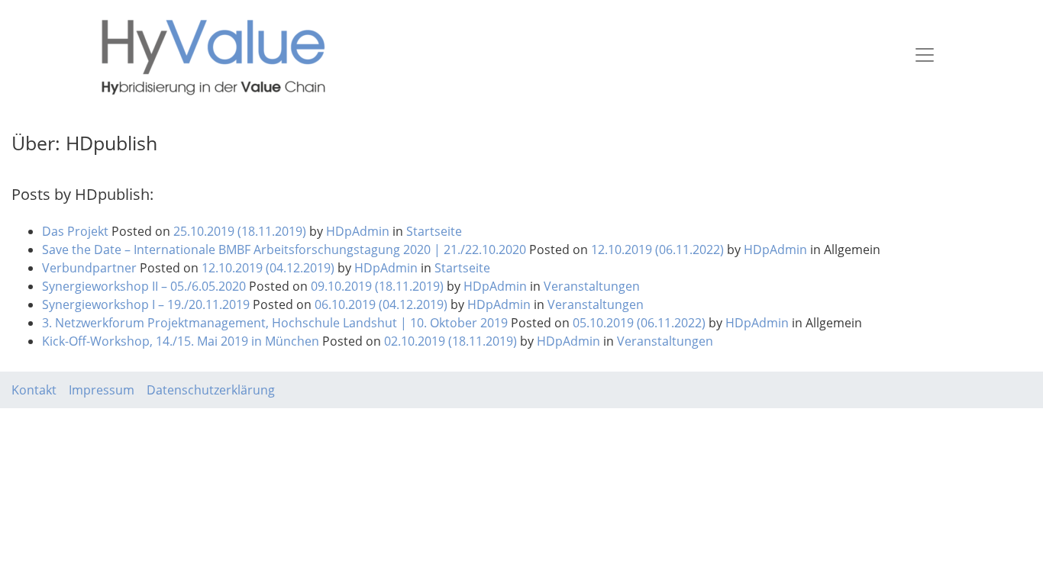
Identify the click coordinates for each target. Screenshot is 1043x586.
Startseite (434, 231)
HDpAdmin (356, 231)
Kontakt (34, 390)
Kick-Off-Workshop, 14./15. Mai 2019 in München (180, 341)
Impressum (101, 390)
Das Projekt (75, 231)
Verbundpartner (89, 267)
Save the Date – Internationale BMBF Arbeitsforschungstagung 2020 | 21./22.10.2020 (284, 249)
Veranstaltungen (592, 286)
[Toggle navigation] (924, 54)
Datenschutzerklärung (211, 390)
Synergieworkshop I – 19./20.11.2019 (146, 304)
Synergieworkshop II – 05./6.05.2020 (144, 286)
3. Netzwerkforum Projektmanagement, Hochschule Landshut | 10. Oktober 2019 (275, 322)
